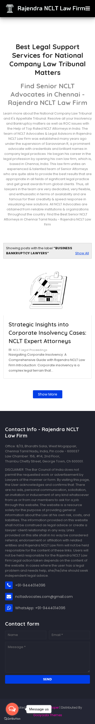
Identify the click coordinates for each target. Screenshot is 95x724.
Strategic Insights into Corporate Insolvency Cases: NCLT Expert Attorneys (47, 333)
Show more (47, 394)
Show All (82, 253)
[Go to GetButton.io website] (12, 718)
